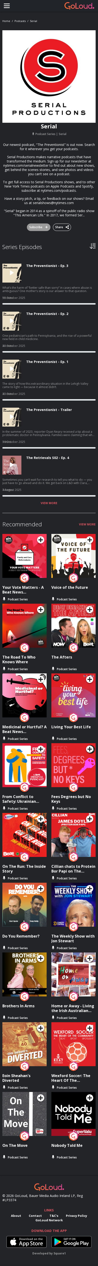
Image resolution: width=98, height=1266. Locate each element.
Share (59, 226)
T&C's (53, 1216)
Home (6, 21)
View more (49, 503)
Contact (35, 1216)
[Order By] (93, 245)
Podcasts (20, 21)
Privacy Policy (76, 1216)
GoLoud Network (49, 1220)
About (16, 1216)
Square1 (60, 1253)
